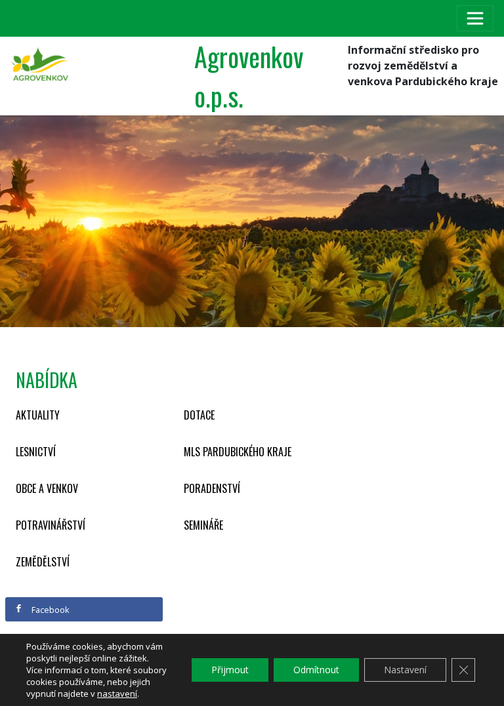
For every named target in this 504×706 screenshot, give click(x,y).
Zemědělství (43, 562)
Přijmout (230, 669)
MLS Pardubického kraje (237, 452)
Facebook (50, 610)
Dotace (199, 415)
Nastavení (405, 669)
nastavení (117, 693)
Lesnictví (36, 452)
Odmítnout (316, 669)
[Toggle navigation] (475, 18)
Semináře (203, 525)
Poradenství (212, 488)
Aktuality (38, 415)
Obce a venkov (47, 488)
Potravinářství (50, 525)
